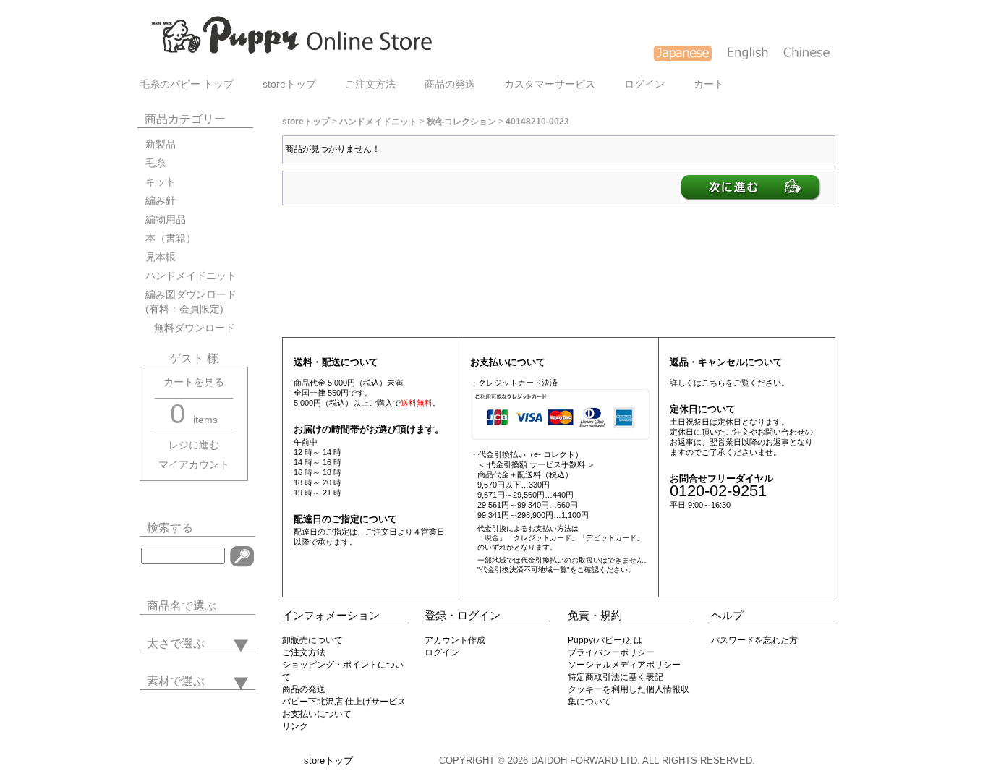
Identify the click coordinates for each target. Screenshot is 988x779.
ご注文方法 (370, 84)
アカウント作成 (455, 640)
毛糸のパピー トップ (187, 84)
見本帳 (160, 257)
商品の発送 (450, 84)
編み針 (160, 200)
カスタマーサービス (549, 84)
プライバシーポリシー (611, 652)
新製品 (160, 144)
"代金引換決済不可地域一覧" (523, 570)
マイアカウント (193, 464)
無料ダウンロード (190, 328)
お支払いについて (317, 714)
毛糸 (155, 163)
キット (160, 181)
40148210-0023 (537, 121)
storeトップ (289, 84)
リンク (295, 726)
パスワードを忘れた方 (754, 640)
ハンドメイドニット (191, 276)
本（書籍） (170, 238)
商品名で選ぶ (181, 606)
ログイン (644, 84)
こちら (713, 382)
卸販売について (312, 640)
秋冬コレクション (461, 121)
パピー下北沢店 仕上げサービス (344, 702)
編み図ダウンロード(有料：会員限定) (191, 302)
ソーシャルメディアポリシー (624, 665)
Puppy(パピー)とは (605, 640)
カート (709, 84)
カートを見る (193, 382)
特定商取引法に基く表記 (615, 677)
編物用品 (165, 219)
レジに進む (194, 445)
